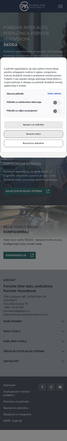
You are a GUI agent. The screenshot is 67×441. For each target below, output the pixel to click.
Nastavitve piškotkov (33, 143)
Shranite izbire (33, 134)
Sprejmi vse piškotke (33, 124)
